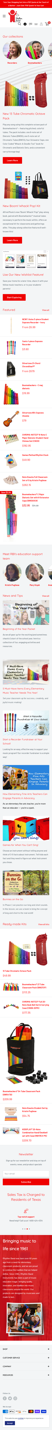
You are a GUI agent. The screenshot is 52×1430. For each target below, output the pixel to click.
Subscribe (26, 1182)
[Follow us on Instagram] (15, 1398)
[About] (25, 24)
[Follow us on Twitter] (10, 1398)
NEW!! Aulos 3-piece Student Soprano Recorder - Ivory (35, 321)
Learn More (12, 160)
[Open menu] (4, 16)
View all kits (43, 924)
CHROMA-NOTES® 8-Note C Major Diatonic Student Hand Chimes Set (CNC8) (35, 437)
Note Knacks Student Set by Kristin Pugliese (35, 1109)
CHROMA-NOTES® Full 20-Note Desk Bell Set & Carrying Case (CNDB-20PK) (35, 1004)
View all (45, 310)
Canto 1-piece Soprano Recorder (32, 343)
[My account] (41, 23)
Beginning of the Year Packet (19, 628)
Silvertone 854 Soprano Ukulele (33, 414)
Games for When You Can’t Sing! (20, 844)
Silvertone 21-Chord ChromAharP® (31, 365)
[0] (47, 24)
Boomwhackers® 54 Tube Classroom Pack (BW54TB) (21, 1093)
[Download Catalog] (36, 24)
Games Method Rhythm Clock (35, 455)
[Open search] (19, 23)
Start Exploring (14, 297)
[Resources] (30, 24)
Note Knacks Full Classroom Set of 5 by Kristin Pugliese (34, 478)
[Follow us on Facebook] (5, 1398)
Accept (10, 1423)
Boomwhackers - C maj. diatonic (32, 387)
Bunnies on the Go (13, 899)
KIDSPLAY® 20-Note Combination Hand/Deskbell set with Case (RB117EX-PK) (35, 1132)
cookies (21, 1418)
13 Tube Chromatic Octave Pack (17, 971)
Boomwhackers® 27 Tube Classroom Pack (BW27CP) (34, 986)
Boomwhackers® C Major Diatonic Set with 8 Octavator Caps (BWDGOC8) (35, 497)
